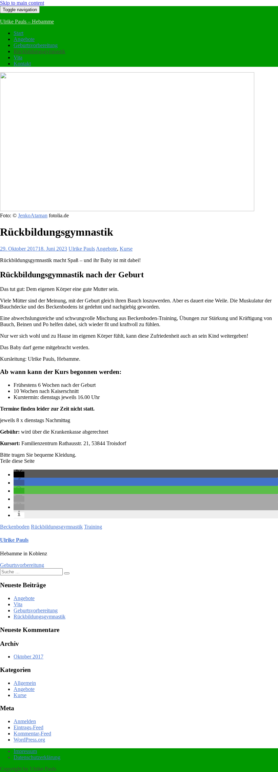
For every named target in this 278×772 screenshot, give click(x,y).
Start (18, 33)
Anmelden (25, 721)
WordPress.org (29, 740)
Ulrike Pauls (81, 249)
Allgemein (25, 683)
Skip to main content (22, 3)
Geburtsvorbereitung (36, 45)
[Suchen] (67, 573)
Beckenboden (14, 527)
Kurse (126, 249)
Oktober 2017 (28, 656)
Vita (18, 57)
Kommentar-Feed (32, 733)
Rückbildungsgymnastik (39, 51)
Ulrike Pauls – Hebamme (27, 21)
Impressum (25, 751)
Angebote (24, 39)
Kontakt (22, 63)
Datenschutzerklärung (37, 757)
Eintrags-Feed (28, 727)
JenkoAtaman (32, 215)
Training (93, 527)
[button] (19, 474)
